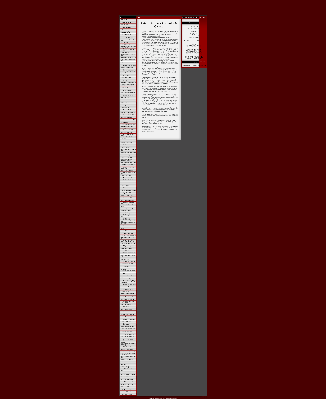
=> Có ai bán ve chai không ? (128, 261)
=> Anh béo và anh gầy (127, 233)
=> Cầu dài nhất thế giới (127, 95)
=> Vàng (123, 105)
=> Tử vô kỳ (124, 80)
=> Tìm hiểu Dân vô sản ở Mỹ (128, 57)
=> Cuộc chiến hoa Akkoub (128, 92)
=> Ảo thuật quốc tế (126, 175)
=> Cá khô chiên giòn (126, 316)
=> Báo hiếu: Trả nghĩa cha (128, 183)
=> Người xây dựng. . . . (127, 334)
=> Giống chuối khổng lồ (127, 309)
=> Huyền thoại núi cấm (127, 304)
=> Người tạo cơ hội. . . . (127, 362)
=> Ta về (123, 228)
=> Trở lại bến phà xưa (127, 359)
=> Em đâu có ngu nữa (127, 170)
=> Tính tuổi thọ (125, 291)
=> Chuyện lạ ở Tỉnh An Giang (128, 162)
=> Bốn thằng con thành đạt (128, 230)
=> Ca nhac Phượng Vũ (127, 296)
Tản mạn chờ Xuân (126, 387)
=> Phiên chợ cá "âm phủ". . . (128, 351)
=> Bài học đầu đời (126, 188)
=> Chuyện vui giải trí (126, 117)
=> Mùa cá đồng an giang (127, 314)
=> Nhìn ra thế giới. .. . (127, 321)
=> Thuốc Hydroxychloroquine (128, 82)
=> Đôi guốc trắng (125, 218)
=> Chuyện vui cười (126, 110)
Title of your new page (126, 394)
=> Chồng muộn (125, 97)
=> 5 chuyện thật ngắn (127, 178)
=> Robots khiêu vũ (126, 210)
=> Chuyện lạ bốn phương (127, 279)
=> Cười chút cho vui (126, 44)
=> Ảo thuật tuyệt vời (126, 157)
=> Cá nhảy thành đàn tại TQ (128, 65)
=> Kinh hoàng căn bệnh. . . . (128, 195)
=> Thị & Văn (124, 122)
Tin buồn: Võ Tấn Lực (126, 391)
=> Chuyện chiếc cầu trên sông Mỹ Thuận (127, 258)
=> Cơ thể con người (126, 90)
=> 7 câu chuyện (125, 42)
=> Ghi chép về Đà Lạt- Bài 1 (128, 190)
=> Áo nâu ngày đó (126, 185)
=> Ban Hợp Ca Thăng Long (128, 208)
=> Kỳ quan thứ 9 (125, 52)
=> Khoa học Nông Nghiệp (127, 326)
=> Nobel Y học (125, 266)
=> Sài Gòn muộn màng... (127, 67)
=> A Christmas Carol (126, 248)
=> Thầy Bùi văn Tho (126, 347)
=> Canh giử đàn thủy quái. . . (128, 284)
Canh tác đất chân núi (126, 372)
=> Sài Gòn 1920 (125, 107)
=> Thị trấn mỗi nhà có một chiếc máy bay (128, 165)
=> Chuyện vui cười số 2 (127, 114)
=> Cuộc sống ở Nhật (126, 197)
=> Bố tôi (123, 145)
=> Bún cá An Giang (126, 311)
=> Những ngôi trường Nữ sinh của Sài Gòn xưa (127, 85)
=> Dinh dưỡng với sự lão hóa (129, 235)
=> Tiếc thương (125, 274)
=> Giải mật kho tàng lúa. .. (128, 319)
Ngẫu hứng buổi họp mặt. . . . (128, 384)
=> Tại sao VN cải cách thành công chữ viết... (128, 47)
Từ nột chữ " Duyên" (126, 389)
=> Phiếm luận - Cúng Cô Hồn (128, 152)
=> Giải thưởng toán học (127, 200)
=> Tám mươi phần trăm (127, 129)
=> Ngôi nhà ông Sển (126, 155)
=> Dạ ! (123, 62)
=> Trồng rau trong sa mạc (128, 246)
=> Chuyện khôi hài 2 (126, 132)
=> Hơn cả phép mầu (126, 142)
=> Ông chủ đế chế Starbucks (128, 70)
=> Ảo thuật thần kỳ (126, 77)
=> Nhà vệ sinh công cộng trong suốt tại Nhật (127, 160)
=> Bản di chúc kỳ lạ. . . (127, 140)
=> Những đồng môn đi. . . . (128, 349)
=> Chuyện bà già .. (126, 225)
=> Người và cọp (125, 213)
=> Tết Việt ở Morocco (127, 307)
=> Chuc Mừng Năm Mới (127, 289)
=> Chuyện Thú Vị (125, 75)
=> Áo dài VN (124, 87)
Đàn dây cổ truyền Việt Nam (128, 374)
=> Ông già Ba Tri (125, 324)
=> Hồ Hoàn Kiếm (125, 251)
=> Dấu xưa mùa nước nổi (128, 243)
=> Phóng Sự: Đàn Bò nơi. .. (128, 336)
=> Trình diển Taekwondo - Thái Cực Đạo (128, 302)
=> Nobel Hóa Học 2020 (127, 263)
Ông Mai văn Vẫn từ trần (127, 382)
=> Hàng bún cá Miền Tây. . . (128, 299)
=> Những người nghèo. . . (128, 331)
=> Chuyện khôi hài (126, 100)
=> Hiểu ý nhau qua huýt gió (128, 112)
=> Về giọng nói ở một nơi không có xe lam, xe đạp (127, 241)
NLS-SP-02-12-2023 (126, 377)
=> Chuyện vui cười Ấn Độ (128, 119)
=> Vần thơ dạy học (126, 34)
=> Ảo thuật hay (125, 102)
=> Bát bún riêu (125, 147)
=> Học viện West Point (127, 37)
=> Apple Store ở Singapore (128, 193)
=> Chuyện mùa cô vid (127, 339)
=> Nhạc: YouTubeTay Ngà (128, 124)
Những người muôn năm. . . (128, 379)
